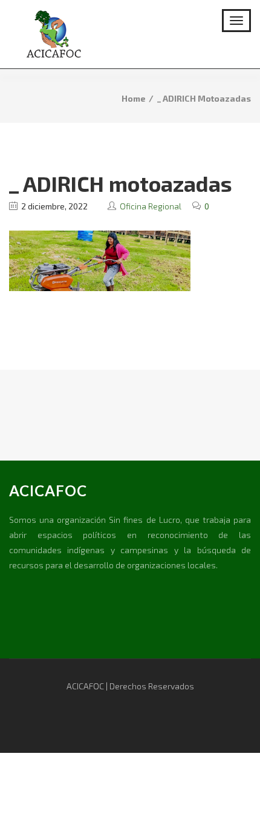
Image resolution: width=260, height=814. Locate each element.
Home (134, 98)
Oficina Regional (150, 206)
